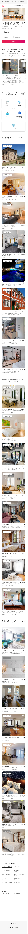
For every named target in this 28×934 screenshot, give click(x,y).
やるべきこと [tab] (17, 866)
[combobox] (13, 32)
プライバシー (11, 927)
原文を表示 (22, 1)
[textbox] (7, 37)
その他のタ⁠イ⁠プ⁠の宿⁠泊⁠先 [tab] (7, 866)
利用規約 (17, 927)
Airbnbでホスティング (19, 5)
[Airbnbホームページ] (3, 6)
